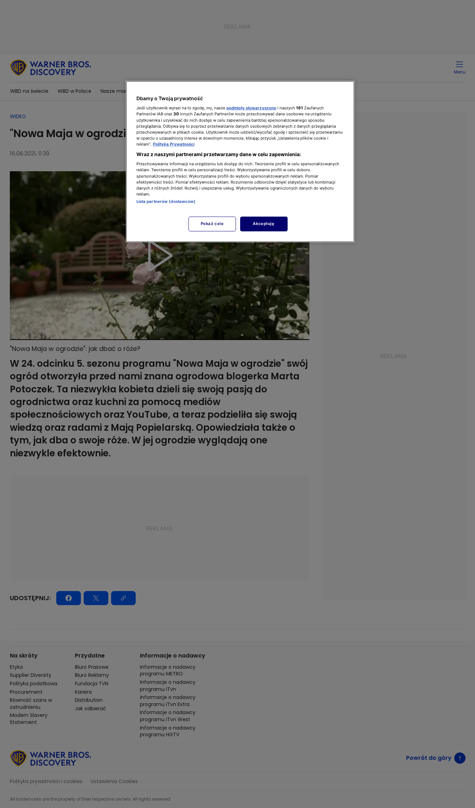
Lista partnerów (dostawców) (166, 201)
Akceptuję (263, 223)
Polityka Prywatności (173, 144)
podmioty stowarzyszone (251, 107)
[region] (240, 161)
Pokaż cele (212, 223)
